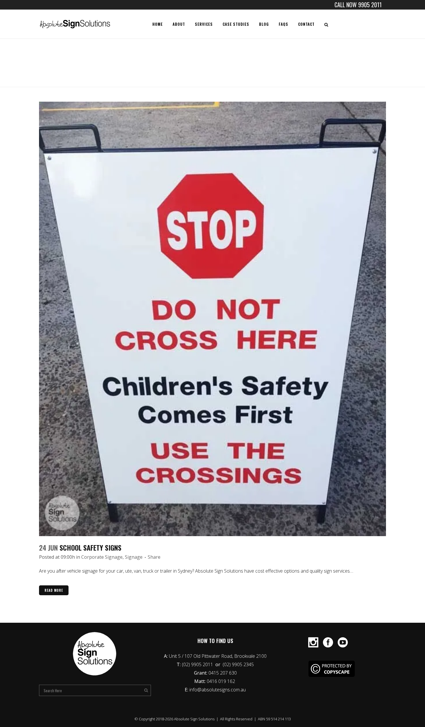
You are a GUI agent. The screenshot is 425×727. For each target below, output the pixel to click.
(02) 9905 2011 (198, 664)
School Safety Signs (90, 547)
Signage (134, 557)
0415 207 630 (222, 673)
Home (324, 64)
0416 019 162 (221, 681)
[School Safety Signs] (212, 319)
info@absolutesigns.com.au (217, 689)
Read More (54, 590)
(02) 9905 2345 (238, 664)
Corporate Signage (102, 557)
